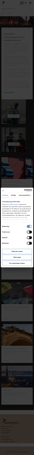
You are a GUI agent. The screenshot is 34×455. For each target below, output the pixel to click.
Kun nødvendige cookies (17, 263)
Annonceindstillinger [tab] (25, 195)
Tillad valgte (17, 257)
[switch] (29, 232)
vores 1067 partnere (12, 204)
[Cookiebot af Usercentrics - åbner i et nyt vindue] (24, 190)
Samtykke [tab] (5, 195)
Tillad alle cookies (17, 251)
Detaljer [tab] (13, 195)
